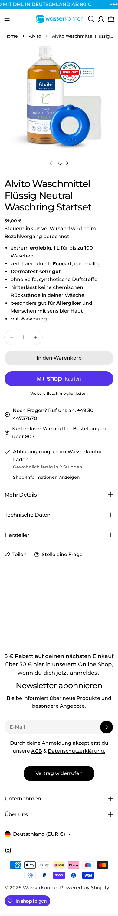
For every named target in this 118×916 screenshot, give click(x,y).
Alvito (35, 36)
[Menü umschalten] (7, 19)
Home (11, 36)
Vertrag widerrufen (59, 773)
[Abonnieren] (106, 727)
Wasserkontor (40, 888)
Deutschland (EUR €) (39, 834)
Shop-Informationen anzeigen (46, 477)
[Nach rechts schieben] (67, 163)
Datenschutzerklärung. (76, 751)
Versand (60, 228)
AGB (36, 751)
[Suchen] (91, 19)
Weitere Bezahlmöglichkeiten (59, 393)
